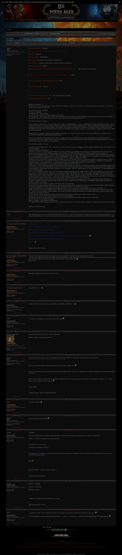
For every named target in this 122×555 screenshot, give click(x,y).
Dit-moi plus (70, 2)
